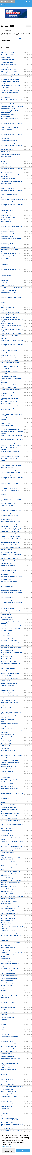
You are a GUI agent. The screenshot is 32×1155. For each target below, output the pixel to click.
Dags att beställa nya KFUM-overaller (10, 488)
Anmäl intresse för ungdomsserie (9, 92)
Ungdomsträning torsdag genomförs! (10, 642)
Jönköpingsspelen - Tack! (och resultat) (11, 238)
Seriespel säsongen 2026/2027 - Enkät (10, 85)
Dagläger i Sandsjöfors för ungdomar (10, 933)
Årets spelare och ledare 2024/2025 (10, 90)
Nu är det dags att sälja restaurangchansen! (12, 1086)
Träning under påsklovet (7, 650)
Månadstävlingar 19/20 (6, 758)
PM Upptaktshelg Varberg (7, 950)
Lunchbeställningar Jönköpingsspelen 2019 (12, 846)
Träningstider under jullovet (8, 1084)
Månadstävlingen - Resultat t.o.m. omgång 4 (12, 688)
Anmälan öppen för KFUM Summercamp (11, 378)
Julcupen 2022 (4, 310)
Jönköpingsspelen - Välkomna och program (12, 106)
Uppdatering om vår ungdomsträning (10, 536)
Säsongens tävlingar (6, 614)
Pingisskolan (4, 1074)
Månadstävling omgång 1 (7, 1012)
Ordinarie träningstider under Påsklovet (11, 405)
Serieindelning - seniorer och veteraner (10, 67)
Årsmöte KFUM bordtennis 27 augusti (10, 628)
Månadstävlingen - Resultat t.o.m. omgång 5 (12, 671)
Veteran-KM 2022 (5, 369)
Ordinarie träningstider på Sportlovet (10, 429)
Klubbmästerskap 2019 (7, 835)
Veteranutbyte (4, 280)
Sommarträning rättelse (7, 633)
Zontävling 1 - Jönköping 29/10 (9, 355)
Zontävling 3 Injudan (6, 164)
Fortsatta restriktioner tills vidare (9, 565)
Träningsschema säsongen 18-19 (9, 947)
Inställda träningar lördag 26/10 (9, 750)
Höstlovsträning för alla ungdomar (9, 760)
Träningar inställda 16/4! (7, 1122)
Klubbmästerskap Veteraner (8, 231)
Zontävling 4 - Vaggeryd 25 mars (9, 290)
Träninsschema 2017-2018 (7, 1022)
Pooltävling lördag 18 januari (8, 693)
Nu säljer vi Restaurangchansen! (9, 140)
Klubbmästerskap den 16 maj (8, 384)
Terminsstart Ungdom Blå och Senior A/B (11, 226)
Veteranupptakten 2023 (7, 210)
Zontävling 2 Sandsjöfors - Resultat (10, 312)
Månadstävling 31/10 (6, 579)
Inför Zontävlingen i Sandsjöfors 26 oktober (12, 755)
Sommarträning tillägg (6, 830)
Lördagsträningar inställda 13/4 (9, 844)
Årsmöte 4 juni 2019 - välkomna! (9, 818)
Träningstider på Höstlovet (7, 486)
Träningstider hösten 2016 (7, 1103)
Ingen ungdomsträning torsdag (9, 581)
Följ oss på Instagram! (6, 630)
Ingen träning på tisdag (7, 1031)
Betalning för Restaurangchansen (9, 267)
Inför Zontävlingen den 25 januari (9, 683)
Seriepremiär (4, 1014)
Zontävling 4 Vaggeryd (6, 129)
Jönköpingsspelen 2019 (7, 891)
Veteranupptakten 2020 (7, 619)
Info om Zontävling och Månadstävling (10, 1058)
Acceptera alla (23, 1151)
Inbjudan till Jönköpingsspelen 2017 (10, 1061)
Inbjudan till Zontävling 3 (7, 707)
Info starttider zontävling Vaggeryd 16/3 (11, 880)
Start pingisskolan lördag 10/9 (8, 357)
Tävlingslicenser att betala (7, 52)
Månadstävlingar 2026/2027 (8, 54)
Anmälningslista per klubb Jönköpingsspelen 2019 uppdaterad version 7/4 (10, 854)
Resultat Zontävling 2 (6, 710)
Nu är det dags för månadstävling (9, 1094)
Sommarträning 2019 (6, 833)
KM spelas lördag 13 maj (7, 258)
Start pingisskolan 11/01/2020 (8, 690)
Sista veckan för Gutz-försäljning (9, 503)
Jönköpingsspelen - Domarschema (10, 396)
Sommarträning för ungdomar (8, 229)
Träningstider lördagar (6, 617)
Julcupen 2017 (4, 988)
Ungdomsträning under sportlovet (9, 678)
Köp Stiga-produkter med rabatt (9, 350)
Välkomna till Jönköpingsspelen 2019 (10, 871)
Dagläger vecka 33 (5, 635)
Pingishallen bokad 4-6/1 (7, 159)
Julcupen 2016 (7, 26)
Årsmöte (3, 1111)
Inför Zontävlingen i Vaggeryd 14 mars (10, 663)
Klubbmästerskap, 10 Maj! (7, 1116)
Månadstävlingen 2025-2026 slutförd (10, 79)
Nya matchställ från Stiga (7, 497)
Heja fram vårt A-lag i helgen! (8, 930)
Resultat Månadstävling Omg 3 (8, 908)
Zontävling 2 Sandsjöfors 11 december (11, 465)
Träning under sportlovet (7, 980)
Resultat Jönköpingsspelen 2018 (9, 961)
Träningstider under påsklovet (8, 1046)
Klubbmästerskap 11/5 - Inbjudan (9, 103)
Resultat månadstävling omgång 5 (9, 978)
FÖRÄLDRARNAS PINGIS (7, 323)
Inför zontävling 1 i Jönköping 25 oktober (11, 590)
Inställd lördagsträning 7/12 (8, 734)
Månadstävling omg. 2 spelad (8, 1002)
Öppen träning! (4, 1113)
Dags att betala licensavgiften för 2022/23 (11, 287)
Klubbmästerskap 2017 (7, 1041)
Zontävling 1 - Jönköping (7, 215)
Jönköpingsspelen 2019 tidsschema (10, 861)
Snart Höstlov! (4, 338)
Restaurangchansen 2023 (7, 285)
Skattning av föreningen (7, 1106)
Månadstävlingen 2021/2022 (8, 508)
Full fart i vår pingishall (6, 519)
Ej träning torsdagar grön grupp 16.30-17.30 (12, 935)
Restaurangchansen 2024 (7, 188)
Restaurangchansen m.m (7, 1000)
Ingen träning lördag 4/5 (7, 828)
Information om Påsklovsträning (9, 970)
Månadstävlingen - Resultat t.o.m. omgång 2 (12, 576)
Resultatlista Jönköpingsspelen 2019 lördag (12, 841)
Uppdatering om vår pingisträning (9, 560)
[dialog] (16, 1143)
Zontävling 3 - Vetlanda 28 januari (9, 314)
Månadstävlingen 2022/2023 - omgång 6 (11, 269)
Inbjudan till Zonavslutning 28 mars (9, 661)
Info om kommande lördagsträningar (10, 673)
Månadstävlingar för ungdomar (9, 606)
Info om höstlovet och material (8, 1007)
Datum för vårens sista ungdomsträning (11, 241)
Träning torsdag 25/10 (6, 1005)
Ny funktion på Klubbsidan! (8, 685)
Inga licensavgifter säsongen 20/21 (10, 542)
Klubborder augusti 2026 (7, 57)
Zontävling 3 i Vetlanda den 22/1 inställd (11, 445)
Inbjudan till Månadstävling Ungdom (10, 295)
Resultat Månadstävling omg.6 (8, 973)
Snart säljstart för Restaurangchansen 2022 (12, 470)
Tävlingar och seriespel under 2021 (9, 558)
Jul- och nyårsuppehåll (6, 172)
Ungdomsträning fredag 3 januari (9, 695)
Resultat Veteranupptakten (7, 513)
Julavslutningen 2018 (6, 903)
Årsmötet (3, 1029)
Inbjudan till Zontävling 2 (7, 743)
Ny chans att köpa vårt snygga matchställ (11, 472)
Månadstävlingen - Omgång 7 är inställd (11, 647)
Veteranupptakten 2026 (7, 62)
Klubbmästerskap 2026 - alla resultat (10, 74)
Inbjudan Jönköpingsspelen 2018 (9, 975)
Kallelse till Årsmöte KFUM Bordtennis (10, 366)
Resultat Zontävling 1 (6, 748)
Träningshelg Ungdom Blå (7, 467)
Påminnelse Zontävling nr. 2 (8, 183)
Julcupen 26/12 (5, 161)
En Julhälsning (4, 697)
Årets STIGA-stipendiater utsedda (9, 360)
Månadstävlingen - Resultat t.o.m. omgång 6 (12, 658)
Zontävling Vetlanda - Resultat (8, 387)
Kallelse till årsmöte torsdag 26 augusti (11, 529)
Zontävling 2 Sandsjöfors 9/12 (8, 186)
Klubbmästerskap (5, 958)
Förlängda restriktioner (6, 563)
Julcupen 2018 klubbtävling (8, 898)
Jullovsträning (4, 990)
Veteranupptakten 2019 (7, 783)
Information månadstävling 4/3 (8, 271)
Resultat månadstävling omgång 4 (9, 983)
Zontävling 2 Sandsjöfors (7, 475)
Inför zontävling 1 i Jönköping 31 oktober (11, 490)
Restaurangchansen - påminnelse (9, 127)
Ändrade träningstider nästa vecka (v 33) (11, 625)
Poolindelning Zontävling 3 (7, 149)
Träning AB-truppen (6, 992)
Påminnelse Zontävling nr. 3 (8, 156)
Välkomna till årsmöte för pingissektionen (11, 952)
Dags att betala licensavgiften (8, 376)
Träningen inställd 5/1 (6, 1077)
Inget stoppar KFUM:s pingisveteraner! (10, 568)
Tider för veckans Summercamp (9, 524)
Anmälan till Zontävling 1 (7, 769)
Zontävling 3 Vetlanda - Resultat (9, 283)
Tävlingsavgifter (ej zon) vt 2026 (9, 72)
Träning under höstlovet (7, 920)
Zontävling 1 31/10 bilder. (7, 481)
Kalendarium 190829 (6, 791)
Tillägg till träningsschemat (7, 786)
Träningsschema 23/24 (6, 221)
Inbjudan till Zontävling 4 (7, 675)
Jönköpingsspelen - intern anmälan (10, 121)
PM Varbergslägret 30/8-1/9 (8, 804)
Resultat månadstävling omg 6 (8, 878)
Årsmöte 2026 (4, 50)
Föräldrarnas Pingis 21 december (9, 723)
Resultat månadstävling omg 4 (8, 889)
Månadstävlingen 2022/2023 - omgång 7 (11, 253)
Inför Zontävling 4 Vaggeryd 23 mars (10, 118)
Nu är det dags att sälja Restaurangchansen (12, 906)
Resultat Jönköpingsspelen (8, 1048)
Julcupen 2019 (4, 705)
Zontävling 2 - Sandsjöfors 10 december (11, 333)
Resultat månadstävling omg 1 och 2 (10, 913)
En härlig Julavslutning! (6, 985)
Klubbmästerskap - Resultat (8, 233)
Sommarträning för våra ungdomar (9, 371)
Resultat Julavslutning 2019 (8, 700)
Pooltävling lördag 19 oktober (8, 766)
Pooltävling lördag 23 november (9, 741)
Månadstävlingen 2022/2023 (8, 353)
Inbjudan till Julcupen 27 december (10, 451)
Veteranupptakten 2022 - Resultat (9, 348)
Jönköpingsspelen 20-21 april (8, 143)
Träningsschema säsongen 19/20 (9, 788)
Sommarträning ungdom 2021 (8, 533)
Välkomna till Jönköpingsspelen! (9, 443)
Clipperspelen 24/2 (5, 132)
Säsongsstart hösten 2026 (7, 59)
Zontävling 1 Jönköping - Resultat (9, 335)
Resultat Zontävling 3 (6, 138)
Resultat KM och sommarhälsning (9, 1036)
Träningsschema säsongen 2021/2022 (10, 521)
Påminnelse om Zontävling (7, 202)
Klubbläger (3, 1024)
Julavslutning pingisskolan (7, 307)
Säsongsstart (4, 1019)
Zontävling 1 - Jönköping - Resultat (10, 584)
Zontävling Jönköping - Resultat (9, 194)
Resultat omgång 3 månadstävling (9, 995)
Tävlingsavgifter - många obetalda (9, 64)
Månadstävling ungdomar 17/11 (9, 915)
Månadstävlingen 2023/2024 (8, 213)
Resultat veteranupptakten (7, 938)
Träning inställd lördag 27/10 (8, 918)
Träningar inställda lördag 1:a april (9, 1051)
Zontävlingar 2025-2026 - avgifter (9, 69)
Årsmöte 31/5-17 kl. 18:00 (7, 1034)
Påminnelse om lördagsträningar (9, 640)
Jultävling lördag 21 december (8, 726)
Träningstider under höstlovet (8, 1091)
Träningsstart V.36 (5, 945)
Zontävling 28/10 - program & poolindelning (12, 199)
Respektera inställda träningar (8, 570)
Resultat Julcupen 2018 (7, 893)
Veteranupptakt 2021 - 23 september (10, 531)
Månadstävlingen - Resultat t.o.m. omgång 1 (12, 592)
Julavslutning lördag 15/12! (8, 911)
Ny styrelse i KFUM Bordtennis (8, 1027)
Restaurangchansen (6, 1067)
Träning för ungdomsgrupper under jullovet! (12, 896)
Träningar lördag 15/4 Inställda (8, 1044)
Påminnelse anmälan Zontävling (9, 97)
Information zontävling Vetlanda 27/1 (10, 886)
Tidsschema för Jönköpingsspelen (10, 963)
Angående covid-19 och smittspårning (10, 547)
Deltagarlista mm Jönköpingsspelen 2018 (11, 966)
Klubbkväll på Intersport (7, 1101)
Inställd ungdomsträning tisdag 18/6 (10, 813)
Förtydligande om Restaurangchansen (10, 154)
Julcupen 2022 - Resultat (7, 305)
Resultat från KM (5, 1108)
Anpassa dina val (6, 1146)
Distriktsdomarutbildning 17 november (10, 745)
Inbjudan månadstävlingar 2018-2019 (10, 942)
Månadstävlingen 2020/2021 (8, 608)
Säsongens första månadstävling (9, 1096)
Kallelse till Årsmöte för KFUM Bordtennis (11, 224)
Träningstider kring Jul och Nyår (9, 462)
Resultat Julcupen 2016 (7, 1079)
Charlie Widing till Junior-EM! (8, 668)
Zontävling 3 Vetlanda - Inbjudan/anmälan (11, 454)
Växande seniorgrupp (6, 260)
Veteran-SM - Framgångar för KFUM (10, 373)
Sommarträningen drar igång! (8, 807)
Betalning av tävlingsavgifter (8, 178)
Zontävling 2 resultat (6, 166)
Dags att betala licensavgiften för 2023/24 (11, 181)
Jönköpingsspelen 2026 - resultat (9, 76)
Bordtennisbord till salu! (7, 1089)
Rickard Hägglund (5, 1009)
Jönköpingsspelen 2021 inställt (9, 544)
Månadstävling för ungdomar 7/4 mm (10, 968)
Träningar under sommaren (7, 1039)
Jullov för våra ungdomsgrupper (9, 317)
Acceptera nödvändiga (8, 1150)
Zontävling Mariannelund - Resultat (9, 412)
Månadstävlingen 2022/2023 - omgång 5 (11, 278)
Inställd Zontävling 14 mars (7, 656)
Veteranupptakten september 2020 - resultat (12, 600)
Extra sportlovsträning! (6, 549)
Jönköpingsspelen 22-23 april (8, 292)
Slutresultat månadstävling (7, 1056)
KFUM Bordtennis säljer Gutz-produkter (11, 510)
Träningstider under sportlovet (8, 1069)
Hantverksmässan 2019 (7, 753)
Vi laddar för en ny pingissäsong (9, 526)
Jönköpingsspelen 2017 (7, 1053)
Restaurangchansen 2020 (7, 728)
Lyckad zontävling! (5, 197)
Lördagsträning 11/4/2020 (7, 645)
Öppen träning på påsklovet (8, 1128)
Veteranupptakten (5, 940)
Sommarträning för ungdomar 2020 (10, 638)
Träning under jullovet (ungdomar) (9, 702)
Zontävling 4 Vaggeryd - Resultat (9, 256)
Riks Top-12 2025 (5, 87)
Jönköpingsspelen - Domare (8, 108)
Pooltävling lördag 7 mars (7, 666)
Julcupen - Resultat (5, 151)
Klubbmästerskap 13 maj (7, 236)
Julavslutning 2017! (5, 997)
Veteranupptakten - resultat (8, 208)
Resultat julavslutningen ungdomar (9, 901)
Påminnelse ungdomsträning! (8, 552)
